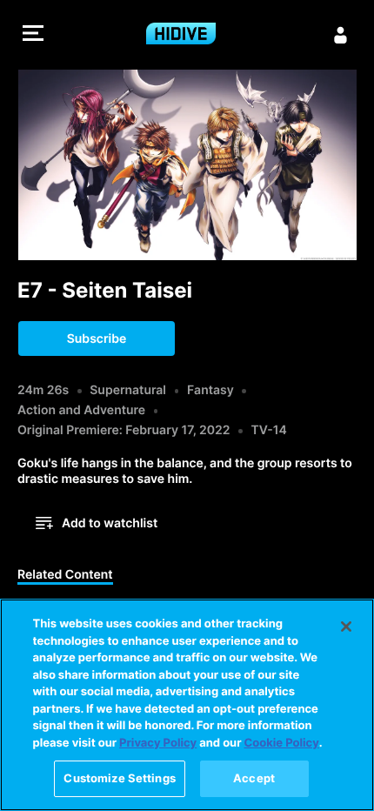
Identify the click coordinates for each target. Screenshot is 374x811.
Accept (254, 778)
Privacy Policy (158, 743)
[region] (187, 705)
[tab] (65, 576)
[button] (33, 35)
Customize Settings (119, 778)
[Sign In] (341, 35)
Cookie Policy (281, 743)
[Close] (346, 626)
